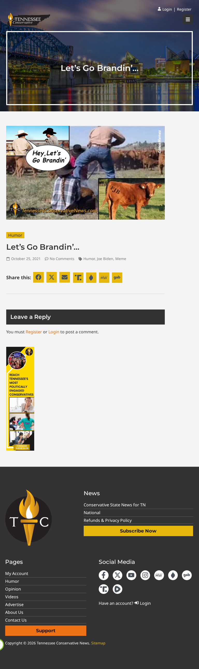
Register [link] (34, 332)
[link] (165, 9)
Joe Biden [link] (105, 258)
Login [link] (53, 332)
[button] (38, 277)
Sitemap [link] (98, 643)
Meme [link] (120, 258)
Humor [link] (15, 235)
